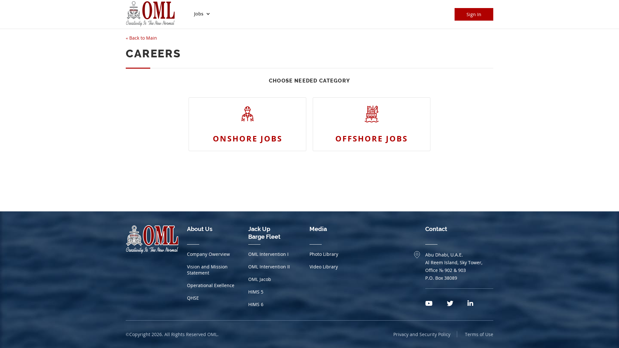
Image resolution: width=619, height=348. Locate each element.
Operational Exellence (210, 285)
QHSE (193, 298)
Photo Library (324, 254)
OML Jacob (259, 279)
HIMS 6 (255, 304)
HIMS (255, 292)
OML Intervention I (268, 254)
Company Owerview (208, 254)
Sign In (474, 14)
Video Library (324, 267)
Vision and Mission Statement (207, 270)
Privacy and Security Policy (421, 334)
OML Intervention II (269, 267)
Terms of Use (479, 334)
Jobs (198, 14)
